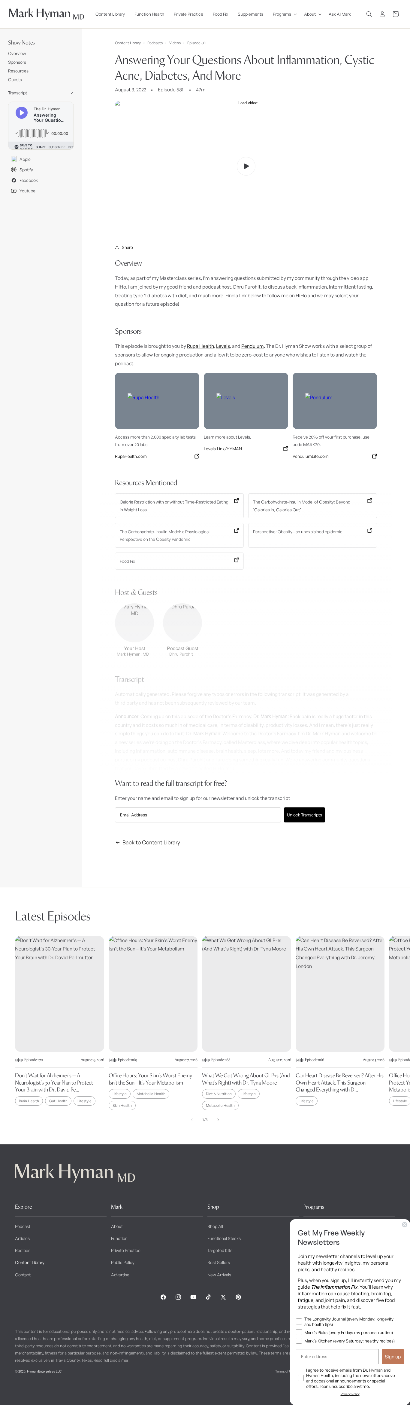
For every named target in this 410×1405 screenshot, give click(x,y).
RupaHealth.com (131, 456)
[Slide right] (218, 1119)
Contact (23, 1274)
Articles (22, 1238)
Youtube (27, 190)
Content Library (128, 42)
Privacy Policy (350, 1394)
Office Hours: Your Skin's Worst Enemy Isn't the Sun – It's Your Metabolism (150, 1079)
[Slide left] (191, 1119)
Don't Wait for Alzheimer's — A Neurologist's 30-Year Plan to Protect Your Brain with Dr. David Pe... (54, 1082)
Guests (15, 79)
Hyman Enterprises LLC (44, 1371)
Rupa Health (200, 346)
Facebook (29, 180)
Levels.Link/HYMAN (223, 448)
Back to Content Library (151, 842)
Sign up (393, 1357)
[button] (283, 14)
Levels (223, 346)
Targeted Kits (219, 1250)
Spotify (26, 169)
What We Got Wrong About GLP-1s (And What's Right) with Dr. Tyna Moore (246, 1079)
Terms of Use (285, 1371)
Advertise (120, 1274)
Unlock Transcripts (304, 814)
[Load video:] (246, 166)
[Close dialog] (405, 1225)
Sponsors (17, 62)
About (117, 1226)
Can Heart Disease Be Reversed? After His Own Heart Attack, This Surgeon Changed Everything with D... (340, 1082)
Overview (17, 53)
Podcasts (155, 42)
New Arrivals (219, 1274)
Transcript (41, 92)
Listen (113, 1390)
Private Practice (125, 1250)
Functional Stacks (224, 1238)
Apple (25, 159)
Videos (175, 42)
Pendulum (252, 346)
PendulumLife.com (311, 456)
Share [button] (127, 247)
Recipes (22, 1250)
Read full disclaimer (111, 1360)
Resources (18, 70)
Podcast (22, 1226)
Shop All (215, 1226)
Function (119, 1238)
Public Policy (122, 1262)
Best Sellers (218, 1262)
